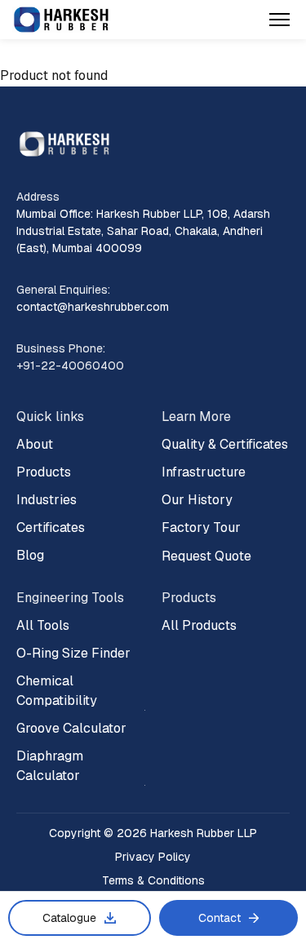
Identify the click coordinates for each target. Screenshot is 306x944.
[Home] (61, 20)
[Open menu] (279, 19)
